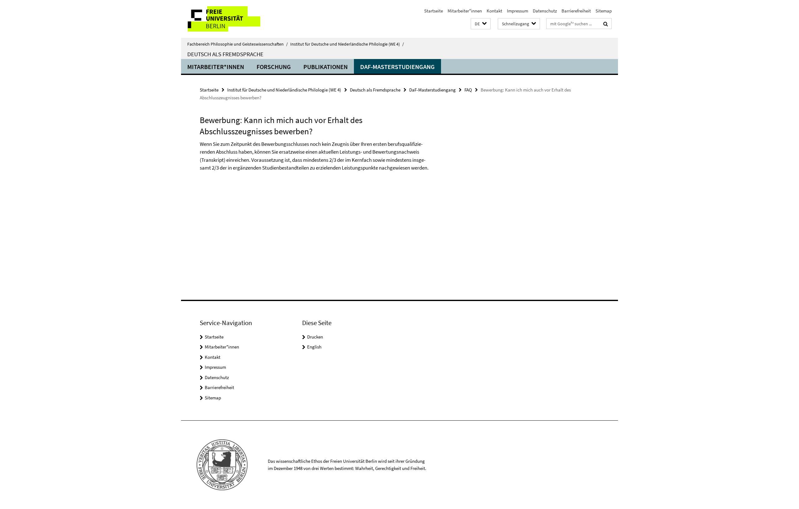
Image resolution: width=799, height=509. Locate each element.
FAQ (468, 90)
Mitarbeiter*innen (465, 11)
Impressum (517, 11)
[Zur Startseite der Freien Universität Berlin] (233, 19)
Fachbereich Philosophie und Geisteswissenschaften (237, 44)
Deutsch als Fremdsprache (225, 54)
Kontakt (494, 11)
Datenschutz (545, 11)
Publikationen (325, 67)
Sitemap (604, 11)
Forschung (274, 67)
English (314, 347)
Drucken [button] (315, 337)
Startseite (433, 11)
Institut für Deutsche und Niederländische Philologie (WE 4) (347, 44)
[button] (481, 24)
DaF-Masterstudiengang (397, 67)
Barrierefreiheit (576, 11)
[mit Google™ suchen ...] (605, 24)
